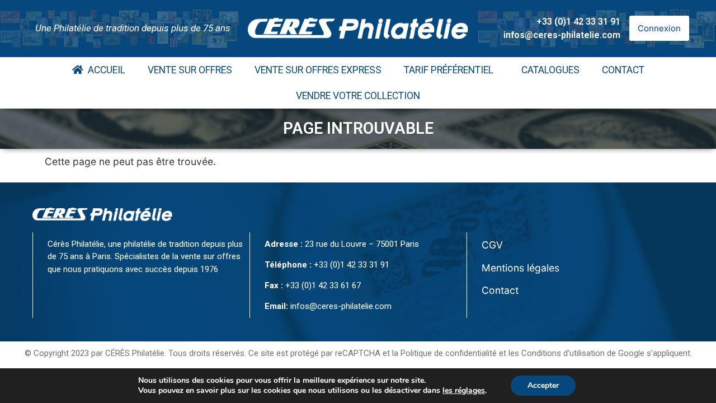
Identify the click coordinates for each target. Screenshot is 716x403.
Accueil (104, 70)
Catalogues (550, 70)
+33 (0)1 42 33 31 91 (578, 21)
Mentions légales (520, 268)
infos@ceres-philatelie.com (561, 35)
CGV (492, 245)
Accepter (543, 385)
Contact (623, 70)
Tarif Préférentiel (448, 70)
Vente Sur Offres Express (318, 70)
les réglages (463, 391)
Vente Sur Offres (190, 70)
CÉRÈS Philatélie (134, 353)
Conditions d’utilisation (563, 353)
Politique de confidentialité (449, 353)
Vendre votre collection (358, 95)
